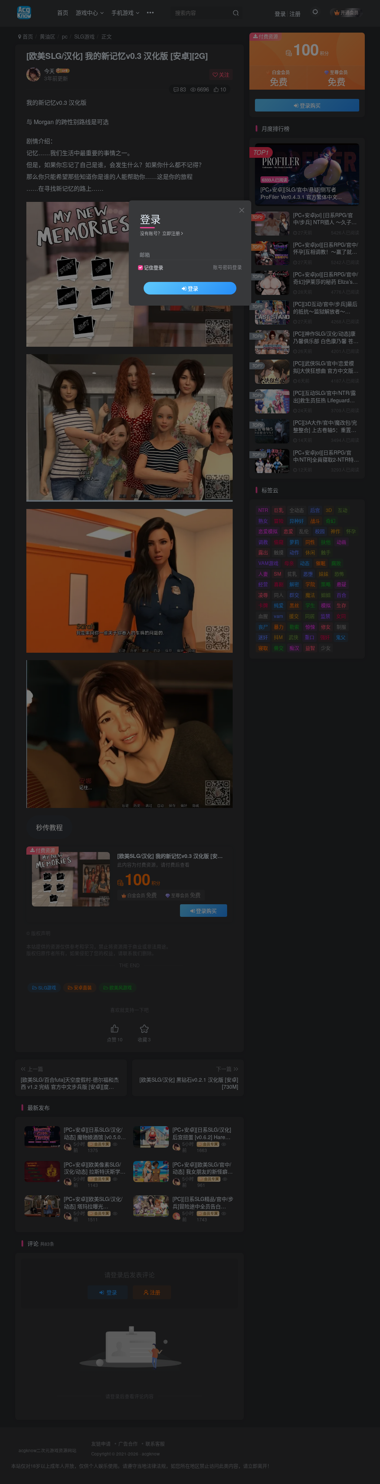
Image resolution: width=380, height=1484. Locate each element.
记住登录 (153, 267)
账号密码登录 (227, 267)
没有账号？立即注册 (160, 233)
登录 (193, 288)
